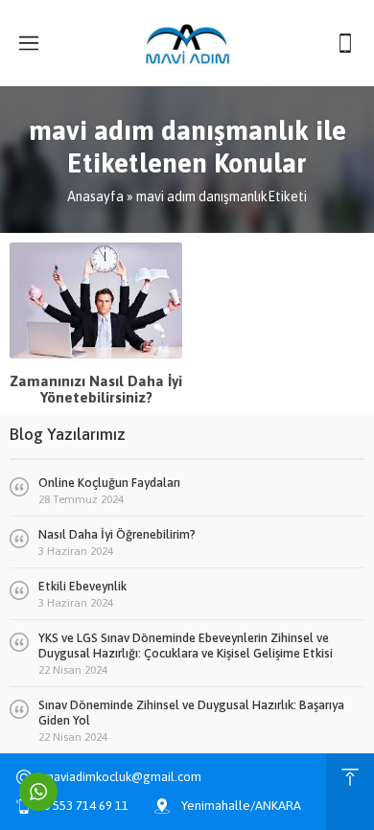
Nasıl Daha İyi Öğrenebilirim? (117, 534)
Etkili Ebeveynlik (82, 586)
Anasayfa (95, 196)
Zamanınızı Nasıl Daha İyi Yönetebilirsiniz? (96, 389)
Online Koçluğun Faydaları (109, 482)
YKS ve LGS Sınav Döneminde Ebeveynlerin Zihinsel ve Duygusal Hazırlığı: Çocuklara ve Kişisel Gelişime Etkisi (185, 645)
